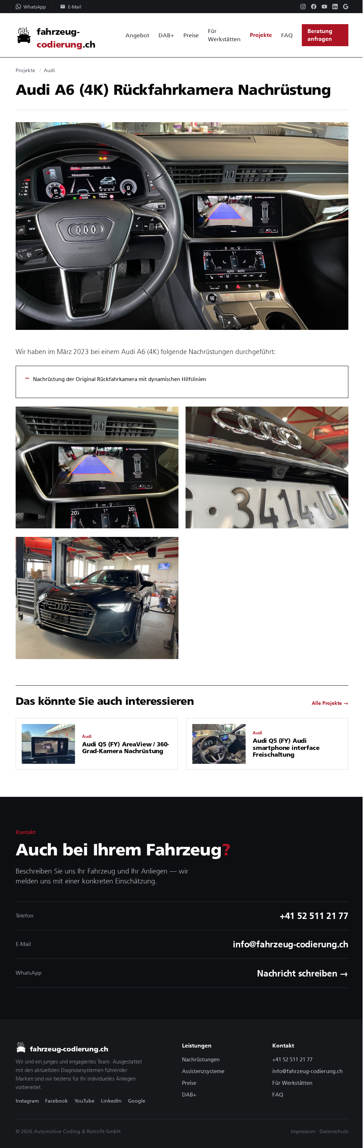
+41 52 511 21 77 (292, 1059)
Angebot (137, 35)
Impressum (303, 1131)
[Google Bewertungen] (345, 6)
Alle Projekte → (330, 703)
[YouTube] (324, 6)
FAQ (287, 35)
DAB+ (166, 35)
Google (136, 1101)
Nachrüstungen (201, 1059)
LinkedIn (111, 1101)
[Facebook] (313, 6)
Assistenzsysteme (203, 1071)
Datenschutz (334, 1131)
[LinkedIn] (335, 6)
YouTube (84, 1101)
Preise (191, 35)
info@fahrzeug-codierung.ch (307, 1071)
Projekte (261, 35)
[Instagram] (303, 6)
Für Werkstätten (224, 35)
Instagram (27, 1101)
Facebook (56, 1101)
